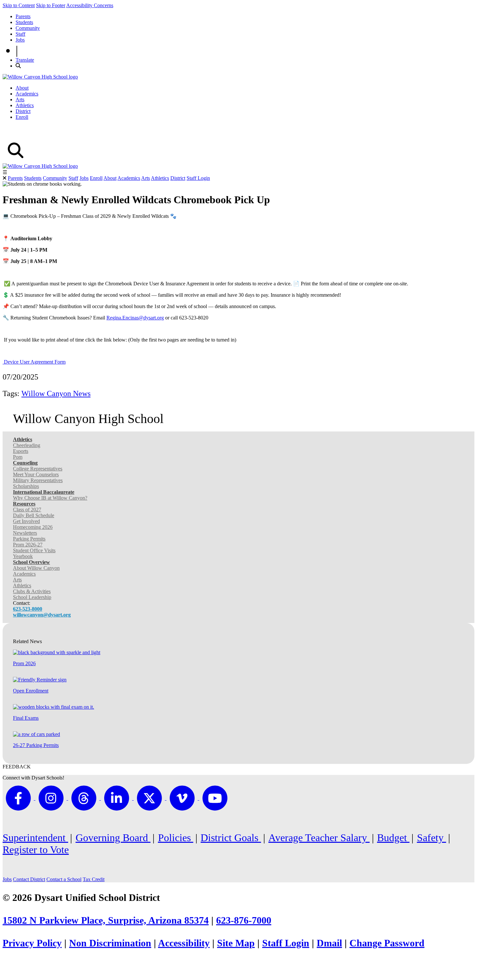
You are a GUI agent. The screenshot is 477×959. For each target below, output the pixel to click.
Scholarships (26, 486)
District (23, 111)
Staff (20, 34)
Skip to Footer (50, 5)
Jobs (20, 40)
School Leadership (32, 597)
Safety (431, 837)
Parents (23, 16)
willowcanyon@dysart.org (42, 614)
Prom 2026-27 (28, 544)
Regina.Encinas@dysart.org (135, 317)
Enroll (22, 117)
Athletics (25, 105)
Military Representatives (38, 480)
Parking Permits (29, 539)
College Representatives (37, 468)
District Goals (231, 837)
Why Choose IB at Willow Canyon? (50, 498)
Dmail (329, 943)
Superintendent (35, 837)
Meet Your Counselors (36, 474)
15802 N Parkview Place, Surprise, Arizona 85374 (106, 920)
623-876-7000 (243, 920)
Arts (20, 99)
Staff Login (198, 178)
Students (24, 22)
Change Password (386, 943)
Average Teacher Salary (319, 837)
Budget (393, 837)
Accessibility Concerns (89, 5)
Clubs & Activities (32, 591)
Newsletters (25, 533)
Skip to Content (19, 5)
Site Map (236, 943)
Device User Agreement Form (34, 362)
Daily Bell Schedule (33, 515)
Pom (17, 457)
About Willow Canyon (36, 568)
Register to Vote (36, 849)
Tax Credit (93, 879)
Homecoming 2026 (33, 527)
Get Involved (26, 521)
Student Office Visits (34, 550)
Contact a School (63, 879)
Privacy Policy (32, 943)
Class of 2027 (27, 509)
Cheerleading (26, 445)
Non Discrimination (110, 943)
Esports (20, 451)
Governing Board (113, 837)
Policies (175, 837)
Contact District (29, 879)
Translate (25, 60)
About (22, 88)
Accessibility (184, 943)
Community (28, 28)
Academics (27, 93)
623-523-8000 (27, 609)
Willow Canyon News (56, 393)
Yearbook (23, 556)
